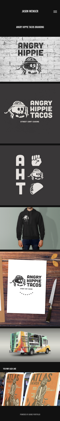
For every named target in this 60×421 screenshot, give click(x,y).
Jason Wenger (30, 11)
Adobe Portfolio (34, 414)
